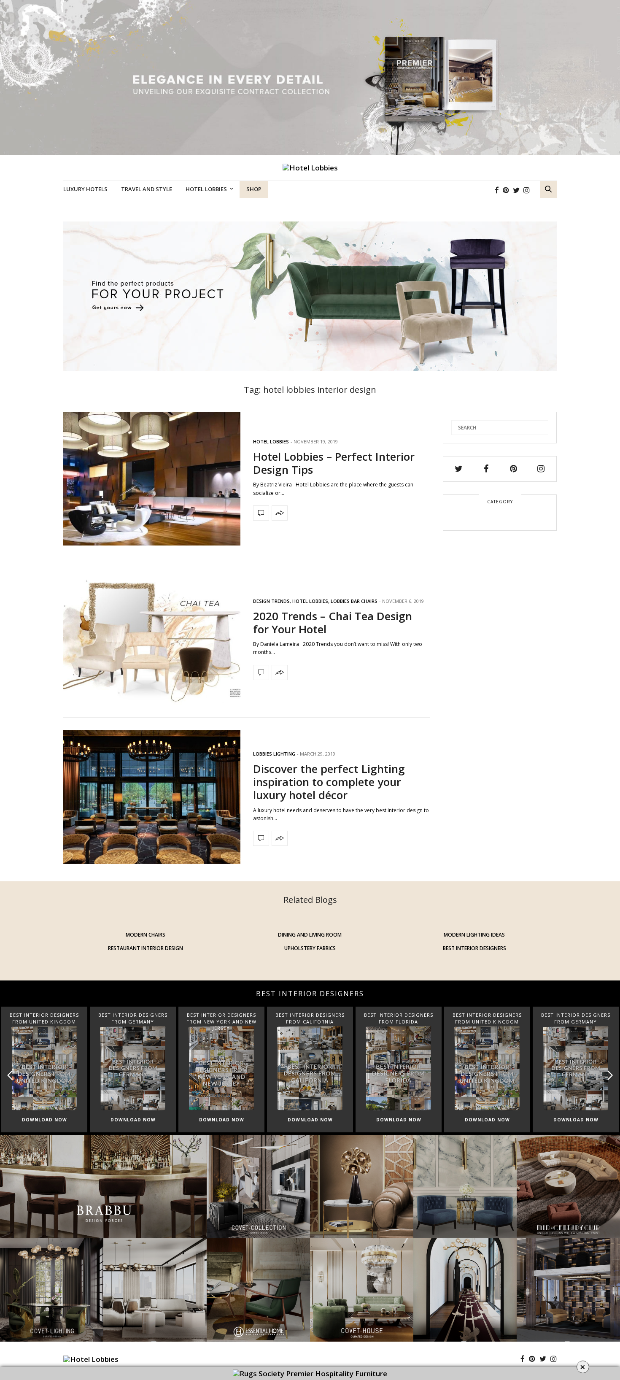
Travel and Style (146, 189)
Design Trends (271, 601)
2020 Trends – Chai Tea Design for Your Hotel (332, 622)
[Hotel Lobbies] (310, 168)
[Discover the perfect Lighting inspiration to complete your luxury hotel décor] (151, 797)
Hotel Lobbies (206, 189)
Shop (253, 189)
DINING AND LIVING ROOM (310, 934)
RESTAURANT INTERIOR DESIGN (145, 948)
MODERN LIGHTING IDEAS (474, 934)
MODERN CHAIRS (145, 934)
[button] (610, 1075)
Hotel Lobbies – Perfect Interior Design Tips (334, 463)
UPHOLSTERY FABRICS (310, 948)
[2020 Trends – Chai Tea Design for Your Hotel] (151, 638)
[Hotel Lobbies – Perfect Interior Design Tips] (151, 479)
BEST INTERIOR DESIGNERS (474, 948)
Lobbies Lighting (274, 754)
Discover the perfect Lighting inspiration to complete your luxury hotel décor (329, 781)
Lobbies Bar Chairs (354, 601)
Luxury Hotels (85, 189)
